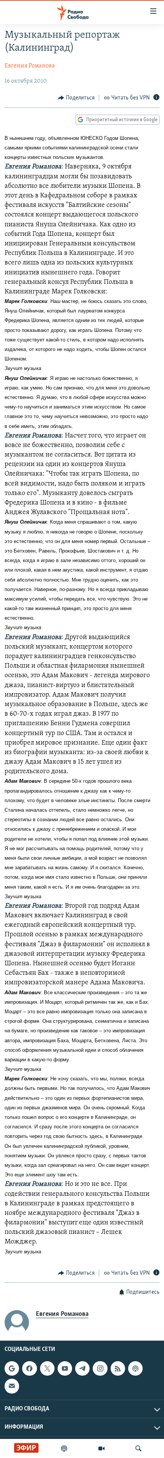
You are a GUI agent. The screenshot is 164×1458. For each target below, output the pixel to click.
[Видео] (101, 1448)
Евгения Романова (30, 66)
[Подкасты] (135, 1368)
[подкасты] (64, 1448)
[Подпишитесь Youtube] (65, 1368)
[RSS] (118, 1368)
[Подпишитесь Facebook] (29, 1368)
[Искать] (138, 1448)
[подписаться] (12, 1386)
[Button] (76, 98)
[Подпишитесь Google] (12, 1368)
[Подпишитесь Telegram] (82, 1368)
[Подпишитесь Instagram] (100, 1368)
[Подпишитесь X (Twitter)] (47, 1368)
